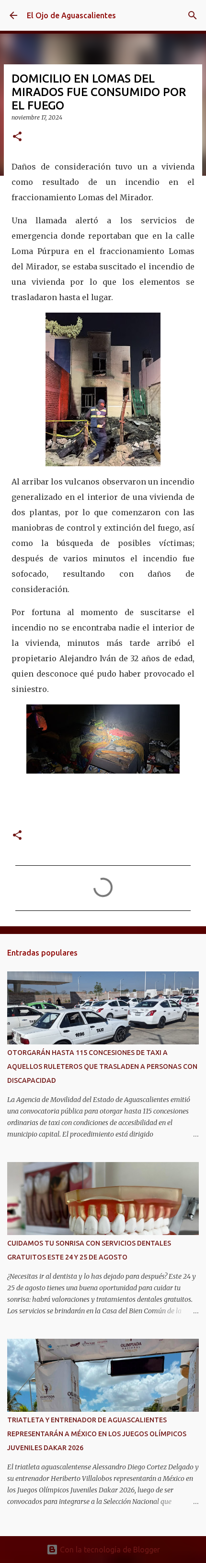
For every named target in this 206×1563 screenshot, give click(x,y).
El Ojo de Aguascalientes (71, 15)
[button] (17, 137)
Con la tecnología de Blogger (109, 1549)
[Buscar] (192, 15)
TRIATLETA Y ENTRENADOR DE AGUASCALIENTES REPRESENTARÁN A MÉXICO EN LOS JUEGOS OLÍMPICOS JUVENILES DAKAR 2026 (96, 1434)
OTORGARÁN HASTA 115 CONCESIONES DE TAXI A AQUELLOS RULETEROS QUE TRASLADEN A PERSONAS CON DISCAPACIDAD (102, 1066)
